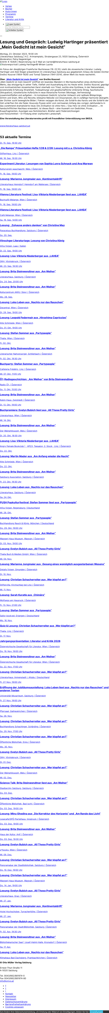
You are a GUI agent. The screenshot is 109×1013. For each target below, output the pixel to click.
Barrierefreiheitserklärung (18, 1004)
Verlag (8, 6)
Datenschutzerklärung (16, 1001)
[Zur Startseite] (3, 1)
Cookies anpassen (14, 1007)
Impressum (10, 999)
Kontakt (9, 993)
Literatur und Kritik (14, 19)
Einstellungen (96, 1011)
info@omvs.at (7, 981)
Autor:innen (11, 11)
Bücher (8, 8)
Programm (10, 14)
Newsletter (10, 996)
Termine (9, 16)
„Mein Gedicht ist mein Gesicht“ (22, 79)
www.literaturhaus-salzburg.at (15, 126)
